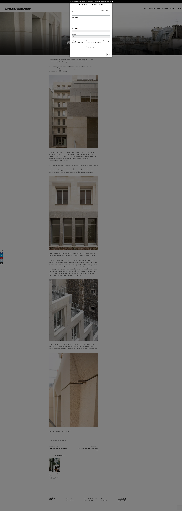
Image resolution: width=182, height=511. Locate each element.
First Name (75, 12)
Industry (75, 28)
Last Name (75, 17)
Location (75, 34)
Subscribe (91, 47)
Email (74, 23)
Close (108, 54)
